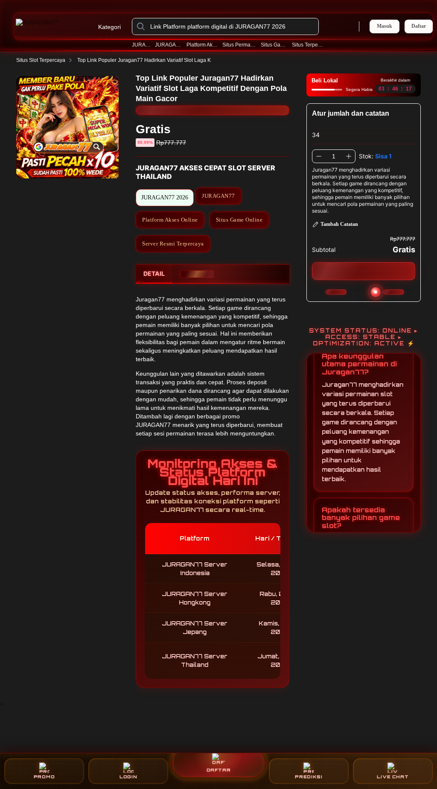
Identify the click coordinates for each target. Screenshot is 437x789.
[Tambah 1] (349, 156)
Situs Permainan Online (239, 45)
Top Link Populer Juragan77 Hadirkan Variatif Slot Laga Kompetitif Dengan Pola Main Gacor (184, 60)
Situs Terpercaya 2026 (308, 45)
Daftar (418, 26)
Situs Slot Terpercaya (40, 60)
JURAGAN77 (141, 45)
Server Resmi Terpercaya (173, 243)
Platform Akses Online (202, 45)
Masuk (384, 26)
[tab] (154, 274)
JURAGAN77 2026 (169, 45)
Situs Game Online (274, 45)
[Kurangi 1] (319, 156)
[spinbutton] (334, 156)
